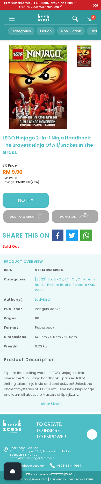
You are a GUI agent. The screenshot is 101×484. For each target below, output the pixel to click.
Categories (21, 31)
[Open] (12, 471)
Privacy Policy (39, 479)
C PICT (70, 279)
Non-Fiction (71, 31)
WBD (39, 290)
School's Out (83, 284)
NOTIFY (25, 200)
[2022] (41, 279)
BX (50, 279)
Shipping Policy (58, 479)
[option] (41, 5)
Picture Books (59, 284)
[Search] (75, 18)
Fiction (46, 31)
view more (51, 404)
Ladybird (42, 299)
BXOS (59, 279)
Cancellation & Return (81, 479)
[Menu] (11, 18)
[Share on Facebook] (57, 235)
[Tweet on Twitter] (72, 235)
